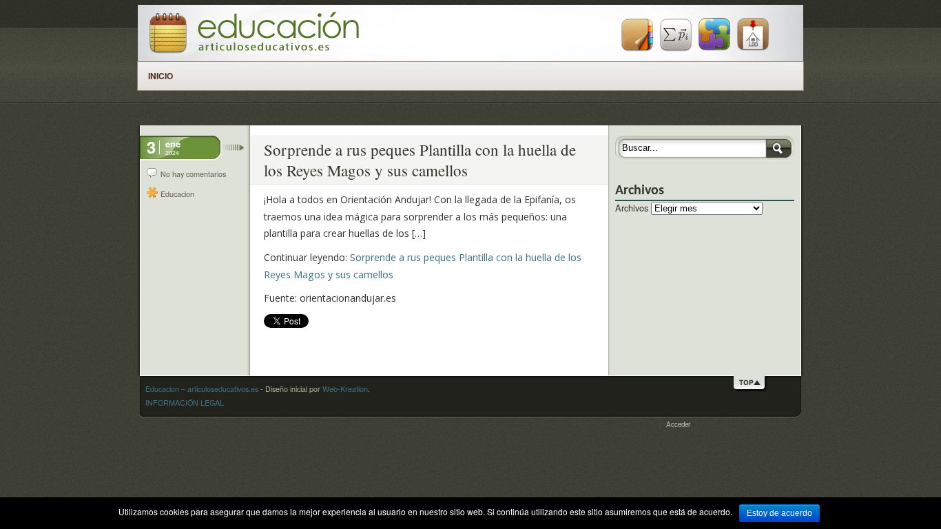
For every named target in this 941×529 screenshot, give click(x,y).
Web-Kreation (345, 389)
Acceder (678, 424)
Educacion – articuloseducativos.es (201, 389)
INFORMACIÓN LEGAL (184, 402)
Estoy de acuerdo (779, 513)
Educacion (177, 194)
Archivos (631, 207)
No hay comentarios (193, 174)
